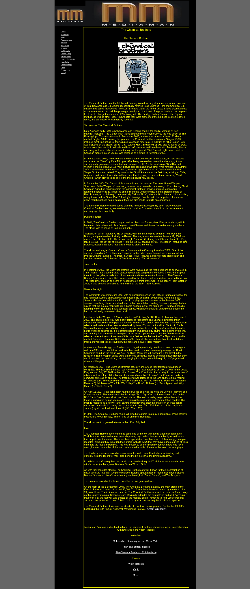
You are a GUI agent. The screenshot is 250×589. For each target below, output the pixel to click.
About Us (65, 34)
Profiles (64, 48)
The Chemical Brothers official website (136, 552)
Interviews (65, 45)
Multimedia (65, 51)
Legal (63, 73)
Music (136, 575)
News (63, 37)
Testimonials (66, 56)
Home (63, 32)
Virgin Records (136, 563)
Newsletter (65, 62)
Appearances (66, 40)
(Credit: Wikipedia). (157, 509)
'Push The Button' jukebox (136, 546)
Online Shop (66, 54)
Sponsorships (66, 65)
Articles (64, 43)
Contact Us (65, 70)
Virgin (136, 569)
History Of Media (68, 59)
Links (63, 67)
